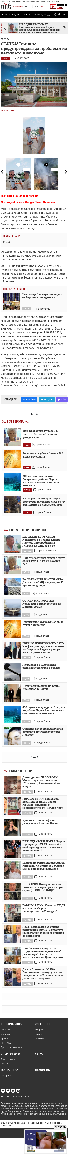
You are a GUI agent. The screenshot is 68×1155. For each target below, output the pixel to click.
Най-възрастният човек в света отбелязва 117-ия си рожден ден (40, 434)
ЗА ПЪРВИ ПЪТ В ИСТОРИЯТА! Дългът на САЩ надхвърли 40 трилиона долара (43, 582)
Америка (39, 1029)
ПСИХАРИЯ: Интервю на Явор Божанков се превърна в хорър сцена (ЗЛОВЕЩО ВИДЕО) (43, 887)
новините (18, 6)
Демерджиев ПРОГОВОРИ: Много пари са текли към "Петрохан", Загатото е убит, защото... (41, 782)
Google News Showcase (40, 202)
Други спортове (9, 1059)
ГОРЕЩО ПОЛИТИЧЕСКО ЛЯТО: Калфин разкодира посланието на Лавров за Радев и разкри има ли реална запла (43, 648)
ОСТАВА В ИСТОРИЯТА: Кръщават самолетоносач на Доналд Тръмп (41, 603)
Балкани (39, 1038)
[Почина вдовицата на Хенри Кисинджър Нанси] (12, 693)
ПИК (12, 110)
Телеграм (31, 195)
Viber (63, 399)
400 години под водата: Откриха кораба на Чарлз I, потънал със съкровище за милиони (41, 480)
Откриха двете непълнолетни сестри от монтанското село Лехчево (42, 731)
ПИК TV (26, 14)
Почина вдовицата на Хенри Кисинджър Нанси (41, 687)
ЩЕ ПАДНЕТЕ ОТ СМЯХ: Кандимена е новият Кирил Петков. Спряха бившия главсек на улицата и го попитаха (41, 541)
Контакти (18, 1096)
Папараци (6, 1075)
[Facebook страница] (8, 1091)
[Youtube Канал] (18, 1091)
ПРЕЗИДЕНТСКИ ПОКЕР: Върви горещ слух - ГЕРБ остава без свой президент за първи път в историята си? (43, 846)
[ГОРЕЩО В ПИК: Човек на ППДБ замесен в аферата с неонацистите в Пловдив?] (12, 913)
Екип (27, 1096)
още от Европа (13, 421)
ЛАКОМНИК (42, 1070)
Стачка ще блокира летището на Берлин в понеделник (42, 296)
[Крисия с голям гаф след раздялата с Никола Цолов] (12, 827)
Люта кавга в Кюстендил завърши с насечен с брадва (41, 666)
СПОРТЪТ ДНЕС (11, 1053)
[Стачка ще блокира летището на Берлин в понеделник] (11, 301)
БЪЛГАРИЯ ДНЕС (11, 14)
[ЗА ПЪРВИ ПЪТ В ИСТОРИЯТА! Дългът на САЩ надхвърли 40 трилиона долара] (12, 586)
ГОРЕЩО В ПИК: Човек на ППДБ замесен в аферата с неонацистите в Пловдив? (43, 908)
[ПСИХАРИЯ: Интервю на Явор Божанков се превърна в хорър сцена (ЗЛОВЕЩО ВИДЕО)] (12, 891)
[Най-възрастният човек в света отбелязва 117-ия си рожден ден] (12, 437)
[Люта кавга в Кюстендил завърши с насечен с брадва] (12, 672)
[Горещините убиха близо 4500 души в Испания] (12, 459)
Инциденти (7, 1034)
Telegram (61, 14)
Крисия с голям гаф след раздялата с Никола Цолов (40, 822)
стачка (5, 216)
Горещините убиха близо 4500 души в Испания (43, 455)
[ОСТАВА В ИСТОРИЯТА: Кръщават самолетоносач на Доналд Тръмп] (12, 608)
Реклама (5, 1096)
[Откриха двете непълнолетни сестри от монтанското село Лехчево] (12, 736)
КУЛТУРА (6, 1042)
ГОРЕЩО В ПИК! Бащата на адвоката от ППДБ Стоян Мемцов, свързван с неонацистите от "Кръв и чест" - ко (43, 803)
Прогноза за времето (12, 1047)
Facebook (31, 399)
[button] (64, 28)
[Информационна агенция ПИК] (6, 6)
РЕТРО (39, 1053)
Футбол (5, 1063)
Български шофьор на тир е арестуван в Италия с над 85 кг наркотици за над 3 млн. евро (44, 502)
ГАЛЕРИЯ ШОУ (10, 1070)
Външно (10, 266)
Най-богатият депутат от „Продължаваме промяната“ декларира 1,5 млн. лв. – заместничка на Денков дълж (42, 953)
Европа (5, 39)
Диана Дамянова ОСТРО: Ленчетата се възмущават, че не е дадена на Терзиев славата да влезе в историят (43, 974)
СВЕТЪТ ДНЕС (43, 1024)
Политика (6, 1029)
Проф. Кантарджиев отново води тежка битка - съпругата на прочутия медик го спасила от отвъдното (43, 931)
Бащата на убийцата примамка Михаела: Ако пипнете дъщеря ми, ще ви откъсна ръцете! (43, 865)
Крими (4, 1038)
